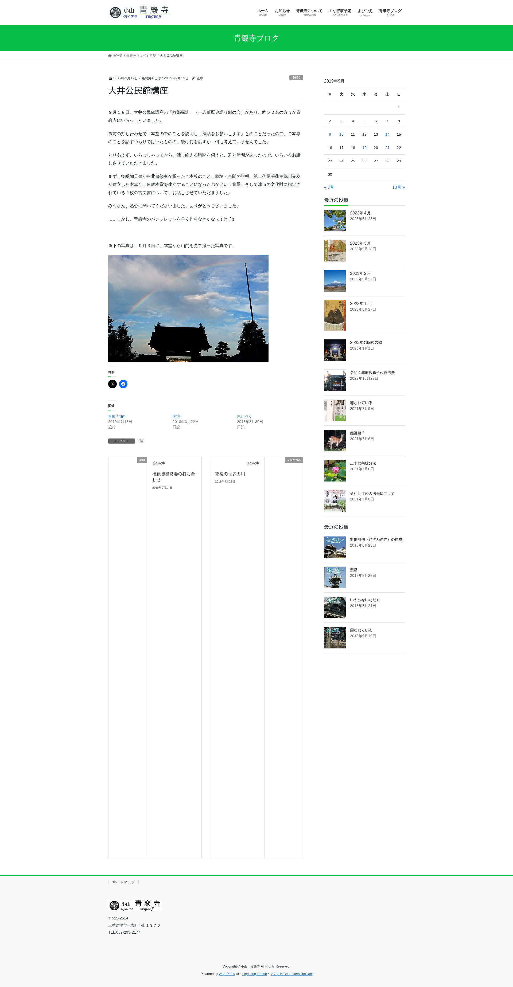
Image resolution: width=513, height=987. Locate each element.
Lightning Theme (254, 974)
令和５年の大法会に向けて (372, 493)
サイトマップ (123, 882)
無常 (353, 570)
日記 (296, 77)
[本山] (127, 657)
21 (387, 148)
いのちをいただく (365, 600)
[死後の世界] (284, 484)
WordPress (227, 974)
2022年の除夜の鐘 (366, 342)
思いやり (244, 416)
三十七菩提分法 (363, 463)
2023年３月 (360, 243)
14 (387, 134)
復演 (176, 416)
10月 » (398, 187)
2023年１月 (360, 304)
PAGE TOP (496, 952)
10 (341, 134)
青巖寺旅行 (117, 416)
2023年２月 (360, 273)
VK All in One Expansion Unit (292, 974)
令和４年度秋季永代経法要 (372, 373)
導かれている (361, 403)
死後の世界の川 (230, 474)
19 (364, 148)
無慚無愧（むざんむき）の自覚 (376, 540)
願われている (361, 630)
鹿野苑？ (357, 433)
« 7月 (329, 187)
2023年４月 (360, 213)
